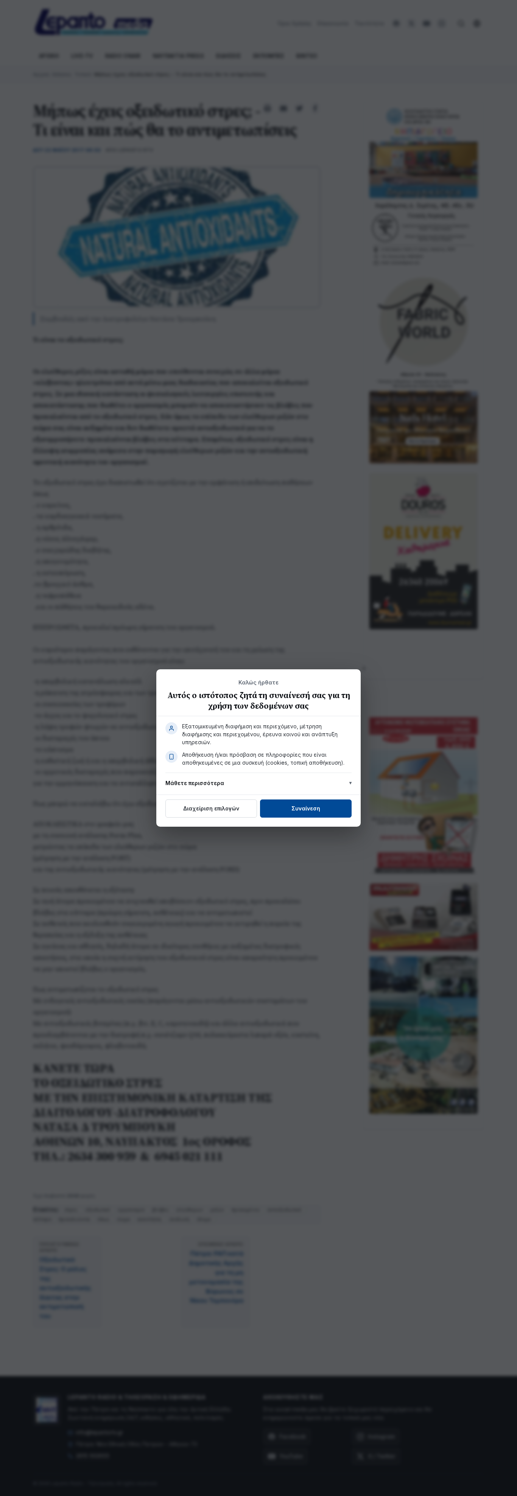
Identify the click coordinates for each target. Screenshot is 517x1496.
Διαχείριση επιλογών (211, 808)
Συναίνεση (305, 808)
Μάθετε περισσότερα (194, 783)
